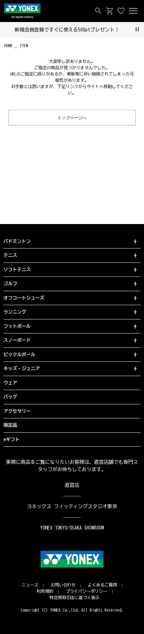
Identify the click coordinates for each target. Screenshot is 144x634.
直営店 (72, 485)
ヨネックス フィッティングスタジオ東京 (72, 506)
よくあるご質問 (102, 585)
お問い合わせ (63, 585)
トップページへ (72, 117)
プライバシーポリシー (87, 591)
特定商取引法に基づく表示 (75, 597)
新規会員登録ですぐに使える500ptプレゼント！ (67, 29)
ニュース (30, 585)
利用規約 (45, 591)
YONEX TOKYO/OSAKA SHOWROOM (72, 527)
